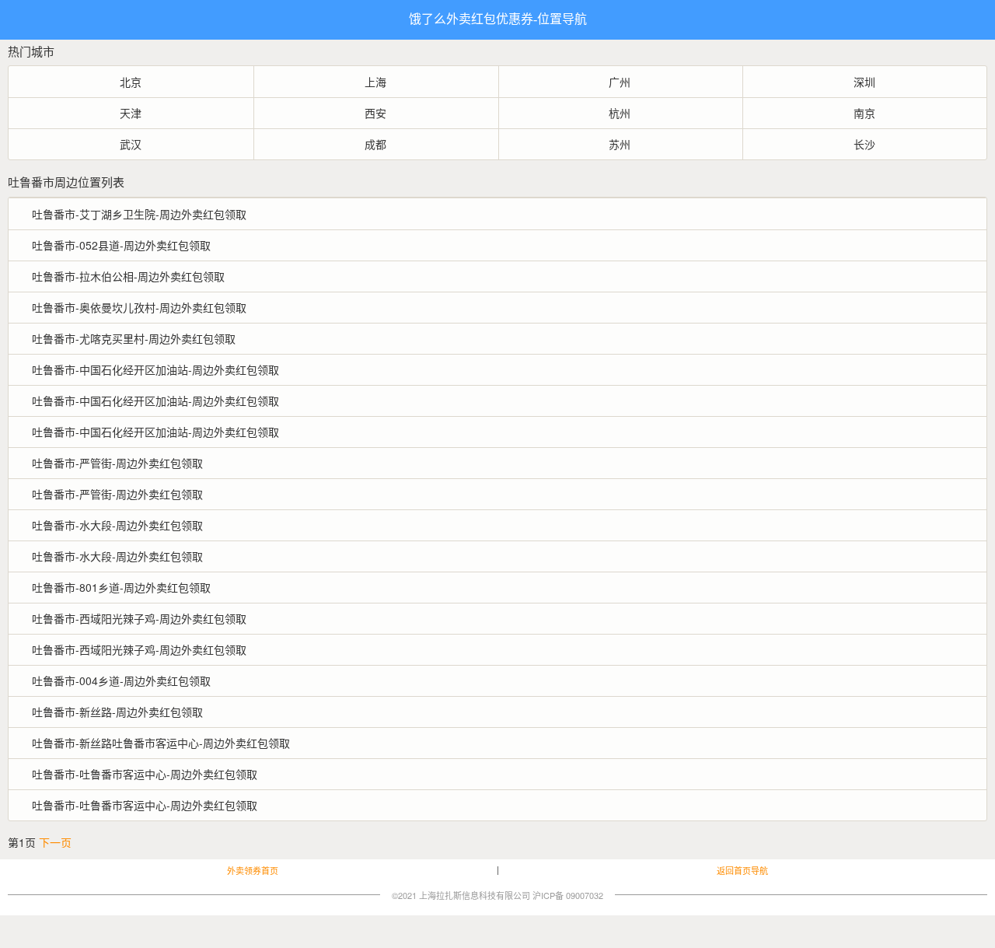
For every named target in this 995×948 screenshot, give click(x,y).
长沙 (864, 144)
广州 (619, 81)
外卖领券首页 (252, 870)
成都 (375, 144)
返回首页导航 (742, 870)
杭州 (619, 113)
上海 (375, 81)
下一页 (55, 842)
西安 (375, 113)
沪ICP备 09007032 (567, 895)
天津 (130, 113)
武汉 (130, 144)
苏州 (619, 144)
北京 (130, 81)
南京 (864, 113)
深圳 (864, 81)
